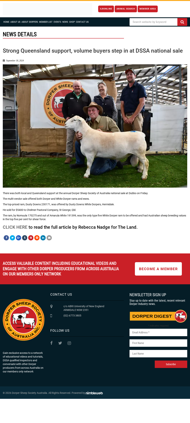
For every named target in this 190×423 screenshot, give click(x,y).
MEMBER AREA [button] (148, 9)
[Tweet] (12, 237)
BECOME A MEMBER (158, 269)
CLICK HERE (15, 227)
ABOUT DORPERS (30, 21)
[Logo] (47, 9)
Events (57, 21)
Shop (72, 21)
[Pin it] (30, 237)
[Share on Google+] (18, 237)
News (65, 21)
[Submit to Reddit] (37, 237)
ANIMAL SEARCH (126, 9)
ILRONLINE (106, 9)
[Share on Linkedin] (43, 237)
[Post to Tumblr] (24, 237)
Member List (46, 21)
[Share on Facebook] (6, 237)
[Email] (49, 237)
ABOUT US (15, 21)
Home (6, 21)
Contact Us (82, 21)
